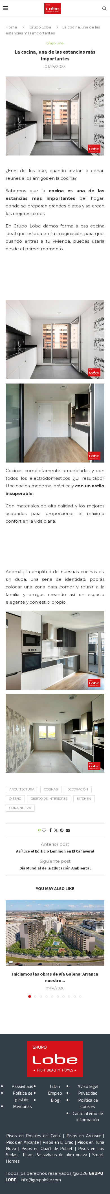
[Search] (104, 8)
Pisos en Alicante (22, 1142)
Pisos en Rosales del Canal (33, 1135)
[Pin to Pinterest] (61, 830)
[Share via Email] (68, 830)
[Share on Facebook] (50, 830)
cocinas (51, 789)
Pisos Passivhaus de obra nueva (55, 1154)
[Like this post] (44, 830)
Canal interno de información (88, 1116)
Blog (55, 1100)
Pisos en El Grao (58, 1142)
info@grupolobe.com (41, 1179)
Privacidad (87, 1093)
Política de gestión (22, 1096)
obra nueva (20, 808)
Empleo (55, 1093)
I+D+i (55, 1086)
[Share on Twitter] (56, 830)
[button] (10, 949)
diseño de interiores (49, 799)
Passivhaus (22, 1086)
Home (11, 27)
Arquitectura (21, 789)
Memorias (22, 1106)
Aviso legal (88, 1086)
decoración (77, 789)
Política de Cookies (88, 1103)
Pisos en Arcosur (84, 1135)
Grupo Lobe (40, 27)
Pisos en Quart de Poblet (47, 1148)
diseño (15, 799)
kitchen (84, 799)
